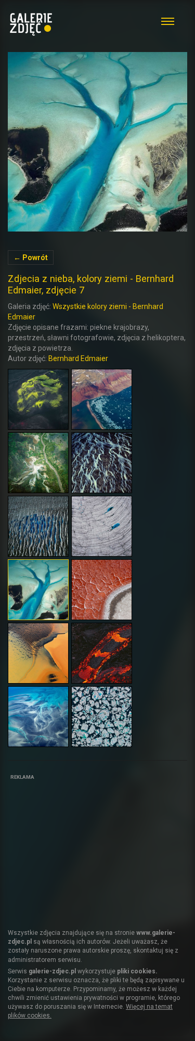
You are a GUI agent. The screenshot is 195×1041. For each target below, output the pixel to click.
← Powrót (31, 257)
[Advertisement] (86, 848)
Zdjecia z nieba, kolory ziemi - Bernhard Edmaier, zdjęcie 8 (97, 142)
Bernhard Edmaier (78, 358)
